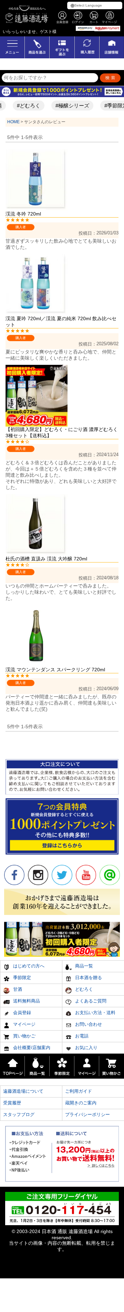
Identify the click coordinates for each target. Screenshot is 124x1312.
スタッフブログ (18, 1114)
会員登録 (21, 1012)
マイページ (23, 1024)
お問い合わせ (88, 1024)
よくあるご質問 (90, 1000)
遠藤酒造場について (23, 1091)
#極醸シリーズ (68, 105)
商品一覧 (83, 965)
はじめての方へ (28, 965)
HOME (13, 121)
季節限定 (21, 977)
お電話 (81, 1035)
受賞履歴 (12, 1102)
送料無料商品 (26, 1000)
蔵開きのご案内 (80, 1102)
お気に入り (85, 1047)
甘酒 (17, 989)
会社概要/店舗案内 (31, 1047)
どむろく (83, 989)
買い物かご (23, 1035)
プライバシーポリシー (87, 1114)
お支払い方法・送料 (94, 1012)
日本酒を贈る (88, 977)
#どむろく (24, 105)
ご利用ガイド (78, 1091)
